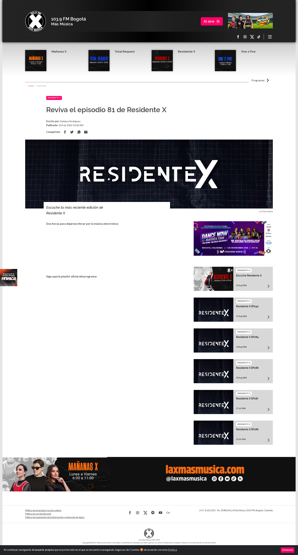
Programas (258, 80)
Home (31, 86)
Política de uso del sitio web (38, 514)
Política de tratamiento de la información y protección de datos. (55, 517)
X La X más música (252, 37)
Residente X (186, 51)
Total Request (125, 51)
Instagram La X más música (245, 37)
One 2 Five (248, 51)
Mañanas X (59, 51)
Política (172, 549)
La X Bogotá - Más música (35, 21)
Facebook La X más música (238, 37)
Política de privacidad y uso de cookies (43, 510)
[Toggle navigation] (270, 36)
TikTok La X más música (259, 37)
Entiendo (287, 550)
